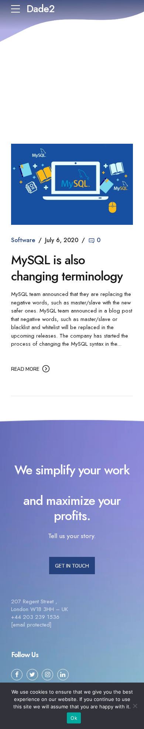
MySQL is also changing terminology (67, 268)
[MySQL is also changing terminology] (72, 184)
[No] (134, 705)
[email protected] (31, 625)
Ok (74, 718)
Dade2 (40, 8)
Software (23, 240)
